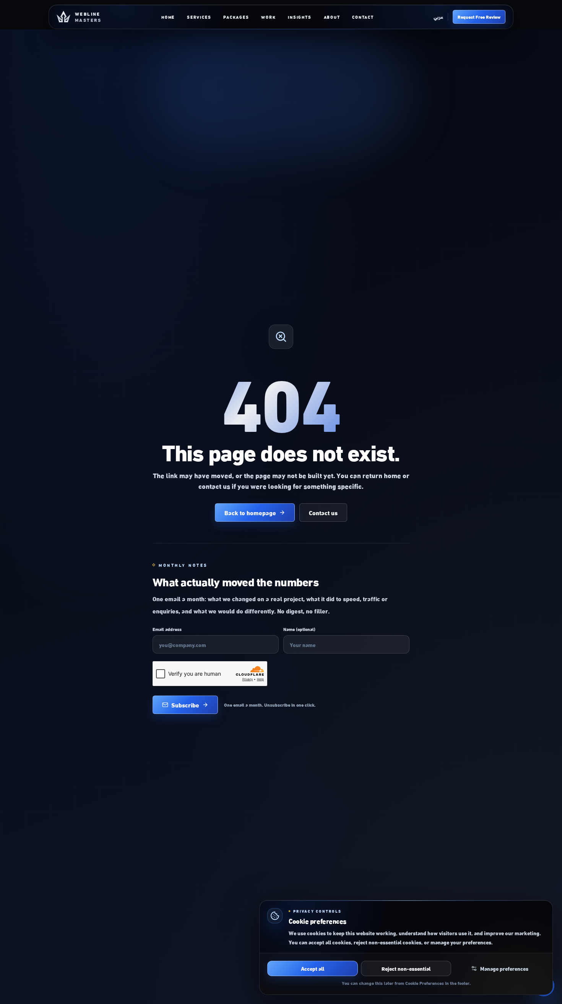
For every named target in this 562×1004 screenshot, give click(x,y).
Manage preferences (504, 968)
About (332, 17)
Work (268, 17)
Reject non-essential (406, 968)
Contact (363, 17)
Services (199, 17)
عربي (438, 17)
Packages (236, 17)
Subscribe (185, 704)
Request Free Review (479, 16)
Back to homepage (250, 512)
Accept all (312, 968)
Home (168, 17)
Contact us (323, 512)
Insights (299, 17)
